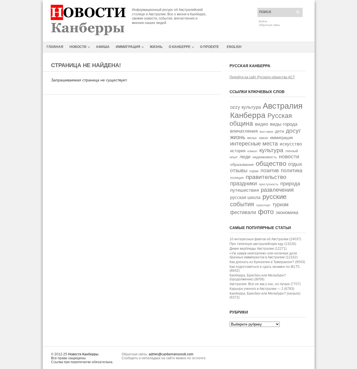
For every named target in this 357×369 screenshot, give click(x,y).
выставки (266, 131)
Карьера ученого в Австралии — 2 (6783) (262, 289)
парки (254, 171)
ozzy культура (245, 107)
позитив (269, 170)
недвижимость (264, 157)
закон (263, 138)
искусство (291, 144)
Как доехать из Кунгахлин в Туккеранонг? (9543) (267, 262)
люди (245, 156)
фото (266, 211)
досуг (293, 130)
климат (252, 151)
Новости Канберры (83, 354)
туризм (280, 204)
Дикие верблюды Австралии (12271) (258, 249)
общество (271, 163)
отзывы (238, 170)
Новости (77, 47)
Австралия (283, 105)
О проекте (209, 47)
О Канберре (179, 47)
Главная (55, 47)
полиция (237, 178)
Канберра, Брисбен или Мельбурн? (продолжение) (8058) (258, 277)
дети (279, 131)
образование (242, 164)
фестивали (243, 212)
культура (271, 150)
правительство (266, 177)
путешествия (244, 190)
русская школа (245, 197)
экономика (287, 212)
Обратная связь (269, 24)
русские (274, 196)
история (237, 150)
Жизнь (156, 47)
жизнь (237, 137)
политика (291, 170)
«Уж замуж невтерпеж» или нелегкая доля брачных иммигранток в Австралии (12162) (264, 255)
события (242, 204)
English (234, 47)
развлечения (277, 190)
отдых (295, 164)
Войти (263, 21)
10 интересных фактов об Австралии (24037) (265, 239)
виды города (283, 124)
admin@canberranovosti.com (171, 354)
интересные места (254, 143)
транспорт (263, 205)
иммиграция (281, 137)
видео (261, 124)
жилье (252, 138)
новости (289, 156)
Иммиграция (128, 47)
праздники (243, 183)
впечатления (244, 131)
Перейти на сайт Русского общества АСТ (262, 77)
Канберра (248, 115)
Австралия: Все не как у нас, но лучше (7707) (265, 284)
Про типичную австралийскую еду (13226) (263, 244)
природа (290, 183)
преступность (268, 184)
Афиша (103, 47)
